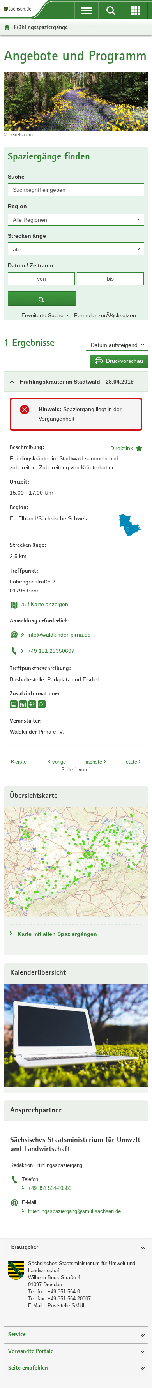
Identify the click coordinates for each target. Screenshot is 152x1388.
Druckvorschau (123, 361)
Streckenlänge (27, 236)
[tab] (76, 381)
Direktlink (121, 448)
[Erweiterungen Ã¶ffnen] (136, 10)
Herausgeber (23, 1247)
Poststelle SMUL (67, 1305)
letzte (131, 762)
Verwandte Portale (30, 1351)
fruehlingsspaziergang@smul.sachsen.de (74, 1211)
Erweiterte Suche (42, 315)
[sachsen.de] (19, 8)
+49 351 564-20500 (49, 1188)
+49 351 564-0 (64, 1291)
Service (17, 1335)
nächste (93, 762)
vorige (59, 762)
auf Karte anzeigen (44, 604)
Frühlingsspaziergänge (41, 27)
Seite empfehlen (28, 1368)
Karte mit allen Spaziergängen (57, 934)
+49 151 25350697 (51, 651)
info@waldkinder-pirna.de (59, 634)
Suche (16, 176)
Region (17, 206)
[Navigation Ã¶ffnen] (86, 10)
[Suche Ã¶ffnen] (111, 10)
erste (21, 762)
